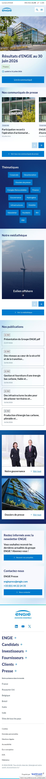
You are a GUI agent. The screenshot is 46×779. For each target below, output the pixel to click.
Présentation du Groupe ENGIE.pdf (22, 339)
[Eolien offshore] (23, 294)
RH (37, 212)
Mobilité (32, 205)
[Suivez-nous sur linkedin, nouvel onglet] (16, 626)
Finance (6, 67)
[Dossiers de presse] (23, 494)
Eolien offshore (23, 291)
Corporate (5, 125)
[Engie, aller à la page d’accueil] (23, 614)
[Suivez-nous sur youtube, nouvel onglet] (23, 626)
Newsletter (12, 212)
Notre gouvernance (15, 471)
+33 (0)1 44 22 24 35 (15, 585)
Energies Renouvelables (17, 190)
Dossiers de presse (23, 182)
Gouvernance (15, 197)
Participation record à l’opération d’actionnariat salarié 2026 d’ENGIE (15, 132)
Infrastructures (17, 205)
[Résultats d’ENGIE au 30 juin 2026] (23, 33)
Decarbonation (30, 175)
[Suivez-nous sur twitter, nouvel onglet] (29, 626)
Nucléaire (26, 212)
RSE (23, 220)
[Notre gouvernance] (23, 451)
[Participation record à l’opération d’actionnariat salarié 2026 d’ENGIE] (18, 109)
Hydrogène (31, 197)
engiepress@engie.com (16, 581)
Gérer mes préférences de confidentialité (32, 778)
